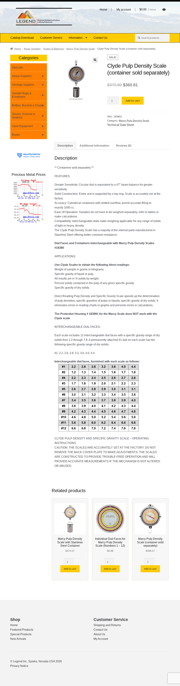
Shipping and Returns (107, 625)
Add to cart (133, 100)
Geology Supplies (28, 85)
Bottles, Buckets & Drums (28, 105)
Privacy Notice (19, 665)
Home (103, 9)
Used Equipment (28, 126)
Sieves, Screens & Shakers (28, 115)
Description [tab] (65, 145)
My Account (101, 638)
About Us (99, 634)
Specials (17, 67)
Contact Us (100, 37)
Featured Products (21, 629)
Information (76, 37)
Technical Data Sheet (120, 124)
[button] (95, 60)
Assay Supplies (32, 48)
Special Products (20, 634)
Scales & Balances (53, 48)
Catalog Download (22, 37)
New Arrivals (18, 638)
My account (124, 9)
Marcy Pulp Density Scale (80, 48)
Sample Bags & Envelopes (28, 95)
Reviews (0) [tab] (123, 145)
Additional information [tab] (94, 145)
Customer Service (51, 37)
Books (28, 135)
